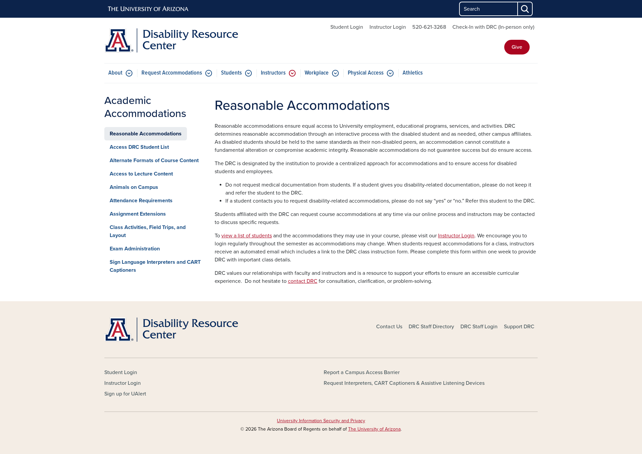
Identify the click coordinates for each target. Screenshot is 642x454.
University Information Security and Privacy (321, 421)
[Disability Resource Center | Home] (173, 40)
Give (517, 47)
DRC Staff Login (479, 326)
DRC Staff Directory (431, 326)
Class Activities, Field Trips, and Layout (148, 231)
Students (231, 73)
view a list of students (246, 235)
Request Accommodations (171, 73)
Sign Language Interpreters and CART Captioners (155, 266)
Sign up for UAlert (125, 393)
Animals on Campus (134, 187)
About (115, 73)
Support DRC (519, 326)
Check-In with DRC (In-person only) (493, 27)
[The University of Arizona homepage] (148, 9)
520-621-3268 (429, 27)
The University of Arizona (374, 429)
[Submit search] (525, 9)
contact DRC (302, 281)
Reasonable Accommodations (146, 133)
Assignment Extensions (138, 214)
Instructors (273, 73)
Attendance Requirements (141, 200)
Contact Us (389, 326)
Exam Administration (135, 248)
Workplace (317, 73)
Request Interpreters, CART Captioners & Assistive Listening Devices (404, 383)
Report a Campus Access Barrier (362, 372)
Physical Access (366, 73)
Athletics (413, 73)
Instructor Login (387, 27)
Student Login (346, 27)
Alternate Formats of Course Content (154, 160)
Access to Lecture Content (141, 174)
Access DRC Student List (139, 147)
